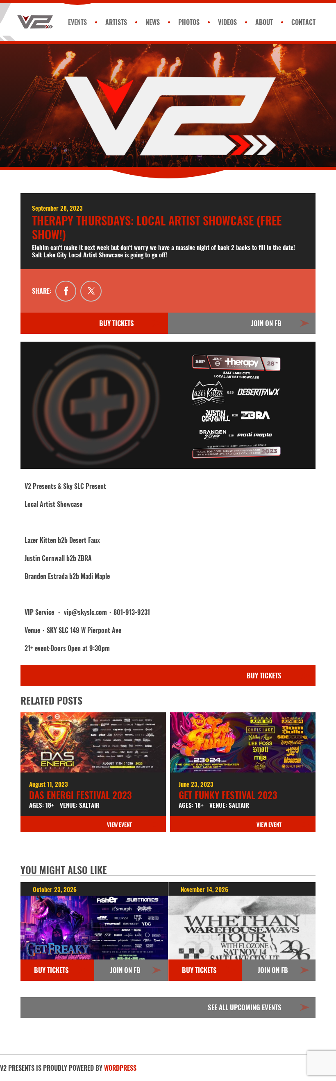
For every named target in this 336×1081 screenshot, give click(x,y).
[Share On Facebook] (66, 291)
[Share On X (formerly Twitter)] (91, 291)
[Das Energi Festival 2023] (93, 742)
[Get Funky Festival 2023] (243, 742)
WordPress (120, 1068)
